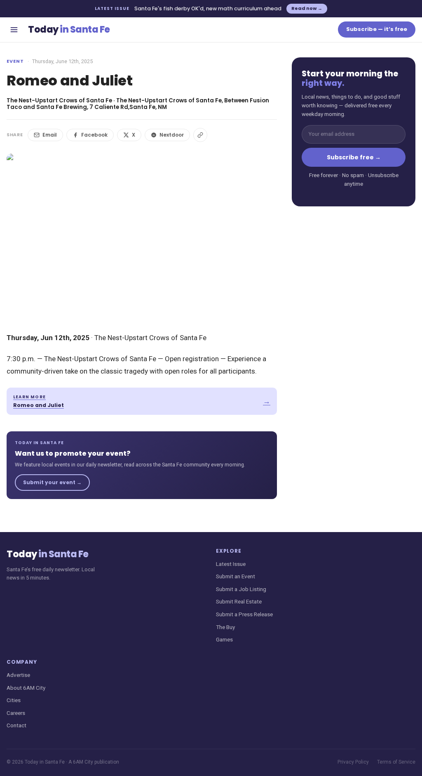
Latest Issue (231, 564)
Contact (16, 725)
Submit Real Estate (239, 601)
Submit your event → (52, 482)
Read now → (306, 8)
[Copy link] (200, 135)
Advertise (18, 675)
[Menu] (14, 29)
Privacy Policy (353, 762)
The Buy (225, 627)
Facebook (94, 134)
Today (69, 29)
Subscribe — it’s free (376, 29)
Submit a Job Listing (241, 589)
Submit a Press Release (244, 614)
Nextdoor (171, 134)
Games (224, 639)
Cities (14, 700)
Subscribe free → (354, 157)
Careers (16, 713)
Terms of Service (396, 762)
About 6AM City (26, 687)
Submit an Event (235, 576)
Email (49, 134)
